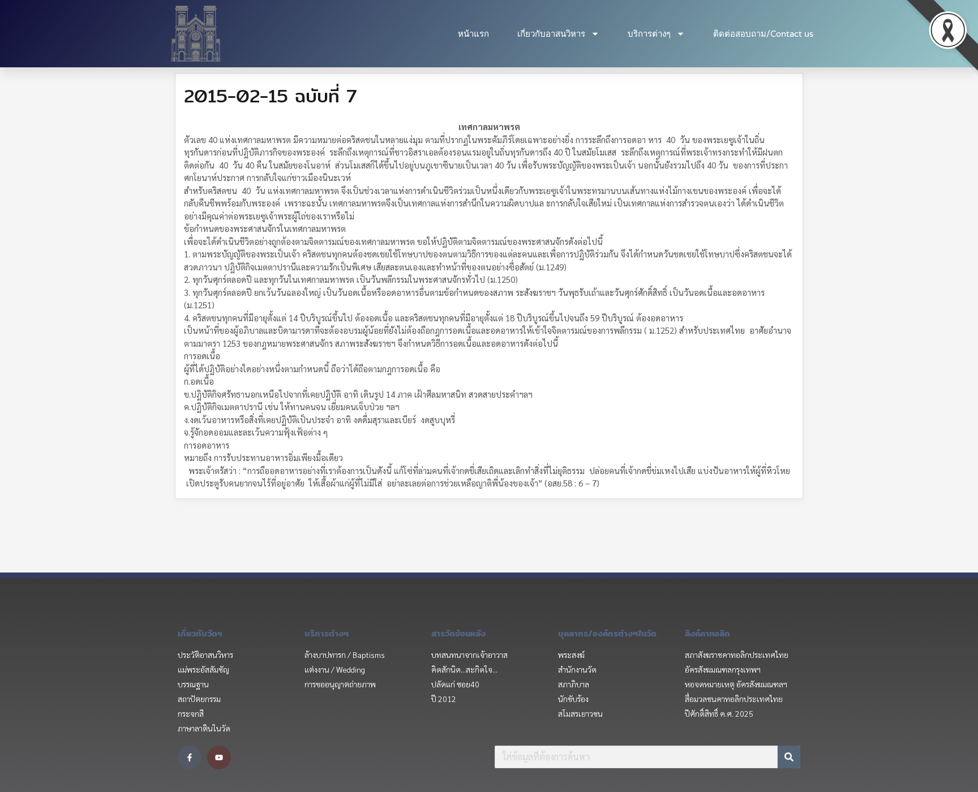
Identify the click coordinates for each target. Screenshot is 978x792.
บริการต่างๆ (649, 34)
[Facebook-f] (189, 757)
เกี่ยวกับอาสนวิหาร (551, 34)
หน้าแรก (473, 34)
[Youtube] (219, 757)
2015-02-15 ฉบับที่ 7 (270, 95)
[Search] (789, 757)
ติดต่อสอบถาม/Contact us (763, 34)
